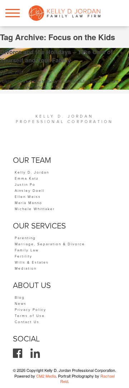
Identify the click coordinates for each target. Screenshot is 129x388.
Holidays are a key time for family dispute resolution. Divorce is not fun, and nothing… (61, 83)
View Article (35, 87)
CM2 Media (46, 376)
